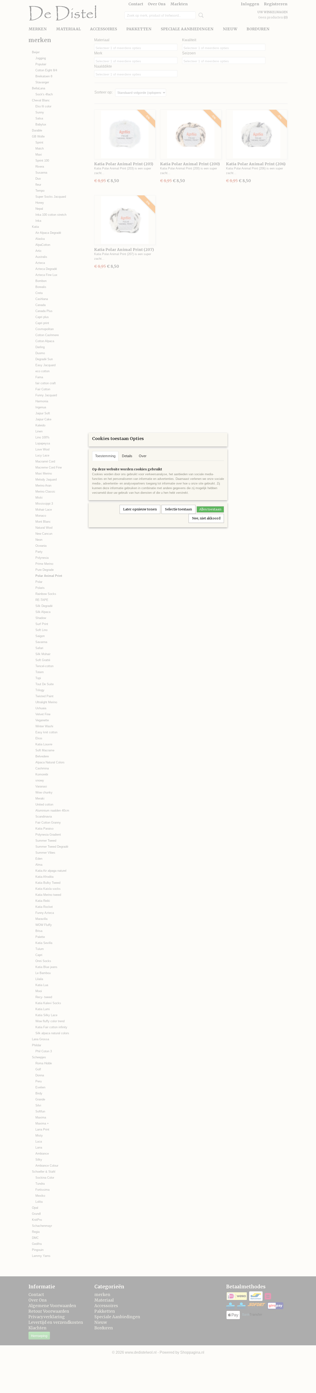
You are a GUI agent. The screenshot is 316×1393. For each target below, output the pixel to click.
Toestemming (105, 456)
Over (142, 456)
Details (127, 456)
